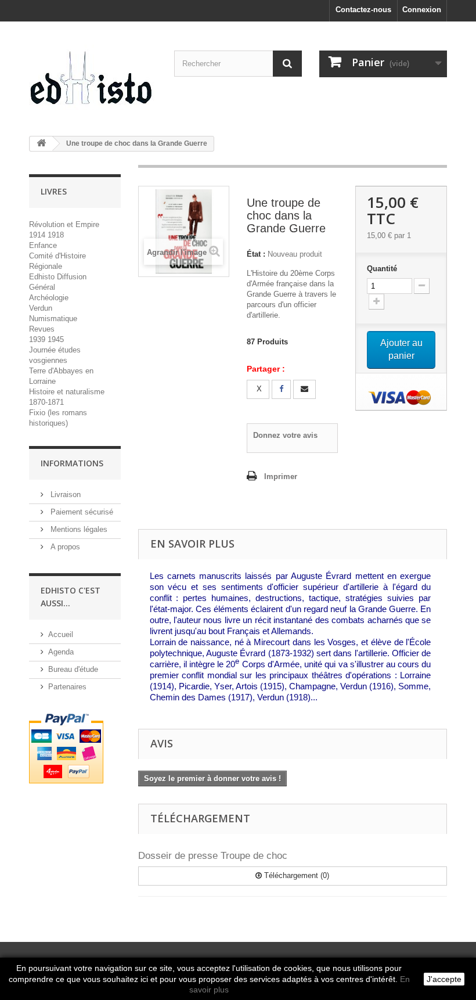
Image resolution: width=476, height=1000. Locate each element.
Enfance (43, 245)
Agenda (61, 652)
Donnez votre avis (285, 435)
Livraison (64, 494)
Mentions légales (77, 529)
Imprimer (280, 476)
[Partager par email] (304, 389)
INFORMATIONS (72, 463)
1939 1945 (46, 339)
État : (256, 254)
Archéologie (48, 297)
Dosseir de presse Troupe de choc (212, 855)
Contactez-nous (363, 9)
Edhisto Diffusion (57, 276)
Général (42, 287)
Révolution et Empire (64, 224)
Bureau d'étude (73, 669)
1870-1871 (46, 402)
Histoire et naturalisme (66, 391)
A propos (64, 546)
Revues (42, 329)
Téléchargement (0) (295, 875)
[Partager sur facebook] (281, 389)
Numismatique (53, 318)
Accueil (60, 634)
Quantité (382, 268)
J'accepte (444, 979)
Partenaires (67, 686)
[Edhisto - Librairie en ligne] (93, 81)
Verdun (40, 308)
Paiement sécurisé (80, 512)
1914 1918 (46, 235)
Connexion (421, 9)
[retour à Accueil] (41, 143)
